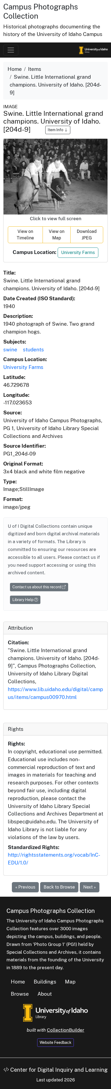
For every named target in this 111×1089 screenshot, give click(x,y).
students (33, 349)
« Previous (25, 887)
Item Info (56, 130)
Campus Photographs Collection (50, 910)
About (44, 994)
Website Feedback (55, 1042)
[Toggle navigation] (10, 50)
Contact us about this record (37, 587)
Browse (20, 994)
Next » (89, 887)
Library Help (23, 600)
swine (10, 349)
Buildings (45, 982)
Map (70, 982)
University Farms (78, 252)
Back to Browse (59, 887)
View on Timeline (25, 234)
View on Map (56, 234)
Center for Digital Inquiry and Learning (58, 1070)
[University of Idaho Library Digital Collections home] (55, 1012)
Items (34, 69)
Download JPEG (87, 234)
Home (15, 69)
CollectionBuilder (65, 1030)
